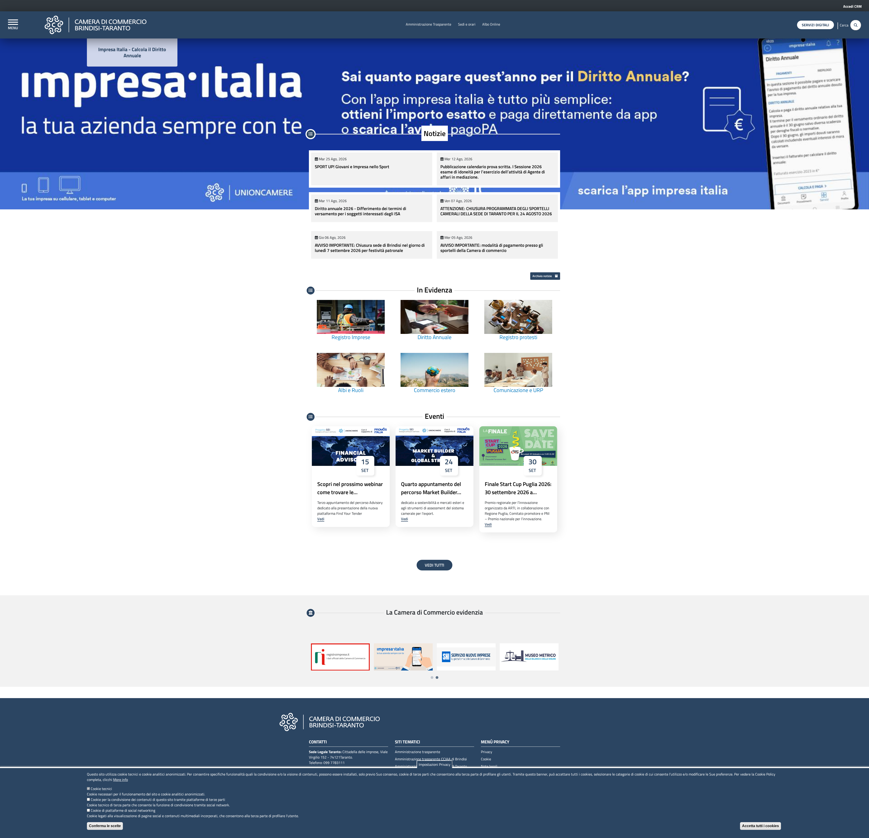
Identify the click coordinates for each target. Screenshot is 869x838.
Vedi (320, 519)
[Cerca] (855, 25)
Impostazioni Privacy (434, 764)
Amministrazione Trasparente (428, 24)
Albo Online (491, 24)
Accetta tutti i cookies (760, 826)
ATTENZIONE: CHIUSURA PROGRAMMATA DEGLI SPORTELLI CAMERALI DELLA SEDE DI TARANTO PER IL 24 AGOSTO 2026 (496, 211)
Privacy (486, 751)
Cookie (486, 759)
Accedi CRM (852, 6)
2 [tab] (437, 677)
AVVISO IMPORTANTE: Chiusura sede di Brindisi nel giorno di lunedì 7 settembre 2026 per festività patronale (370, 248)
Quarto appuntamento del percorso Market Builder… (431, 488)
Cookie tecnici (101, 788)
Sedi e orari (466, 24)
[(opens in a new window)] (466, 656)
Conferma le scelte (105, 826)
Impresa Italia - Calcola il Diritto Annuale (132, 52)
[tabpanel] (340, 656)
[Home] (95, 24)
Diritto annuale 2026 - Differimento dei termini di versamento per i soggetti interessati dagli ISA (360, 211)
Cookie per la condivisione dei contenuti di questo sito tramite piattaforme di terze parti (158, 799)
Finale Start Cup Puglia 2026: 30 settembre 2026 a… (518, 488)
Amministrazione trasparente (417, 751)
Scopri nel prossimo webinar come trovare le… (350, 488)
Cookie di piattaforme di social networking (123, 810)
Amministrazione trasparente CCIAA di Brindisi (431, 759)
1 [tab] (432, 677)
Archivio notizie (542, 276)
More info (120, 779)
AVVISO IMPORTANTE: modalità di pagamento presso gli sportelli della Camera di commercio (491, 248)
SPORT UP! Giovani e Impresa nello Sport (352, 166)
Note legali (489, 766)
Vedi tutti (434, 565)
